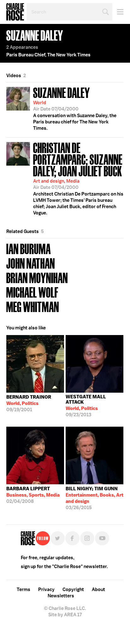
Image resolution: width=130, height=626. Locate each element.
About (98, 589)
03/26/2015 (94, 498)
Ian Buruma (28, 248)
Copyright (73, 589)
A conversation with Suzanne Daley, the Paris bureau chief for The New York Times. (74, 108)
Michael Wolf (32, 292)
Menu (117, 11)
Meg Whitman (32, 306)
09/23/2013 (86, 406)
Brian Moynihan (37, 277)
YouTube (102, 538)
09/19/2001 (28, 403)
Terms (23, 589)
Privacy (46, 589)
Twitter (57, 538)
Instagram (87, 538)
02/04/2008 (33, 495)
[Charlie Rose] (28, 538)
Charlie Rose (15, 12)
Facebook (72, 538)
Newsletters (61, 596)
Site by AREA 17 (65, 615)
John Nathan (30, 263)
